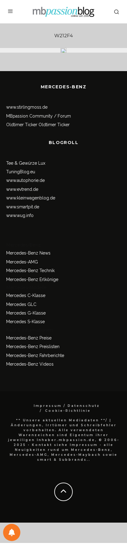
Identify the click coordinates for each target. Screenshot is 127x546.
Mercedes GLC (21, 304)
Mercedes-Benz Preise (28, 337)
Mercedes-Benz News (28, 253)
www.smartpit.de (22, 206)
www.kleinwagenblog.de (30, 197)
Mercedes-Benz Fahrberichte (35, 355)
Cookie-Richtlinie (68, 411)
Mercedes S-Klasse (25, 321)
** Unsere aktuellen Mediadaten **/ (62, 420)
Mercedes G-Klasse (26, 313)
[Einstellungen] (11, 532)
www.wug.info (20, 215)
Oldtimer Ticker (21, 124)
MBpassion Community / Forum (38, 116)
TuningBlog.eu (20, 171)
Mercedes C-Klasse (25, 295)
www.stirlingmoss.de (26, 107)
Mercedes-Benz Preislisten (32, 346)
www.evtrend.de (22, 189)
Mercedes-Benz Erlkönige (32, 279)
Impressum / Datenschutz (67, 406)
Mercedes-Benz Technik (30, 270)
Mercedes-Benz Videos (30, 364)
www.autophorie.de (25, 180)
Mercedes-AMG (22, 261)
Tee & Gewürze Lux (25, 163)
